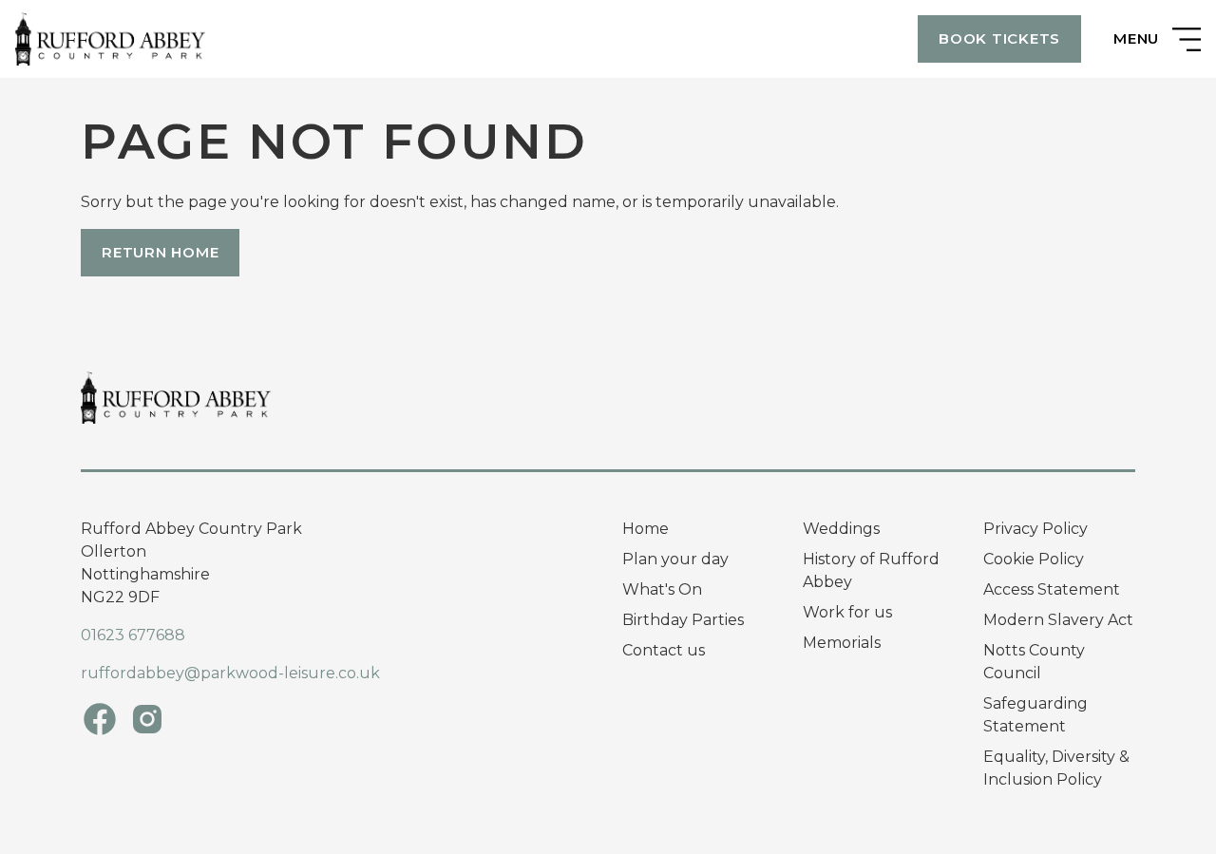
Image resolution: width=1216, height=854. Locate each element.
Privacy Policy (1035, 529)
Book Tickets (999, 38)
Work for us (847, 612)
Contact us (663, 650)
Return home (160, 252)
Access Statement (1051, 589)
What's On (662, 589)
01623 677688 (133, 635)
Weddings (841, 529)
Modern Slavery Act (1058, 620)
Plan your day (675, 559)
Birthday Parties (683, 620)
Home (645, 529)
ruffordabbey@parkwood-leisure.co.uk (230, 673)
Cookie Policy (1033, 559)
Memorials (842, 643)
